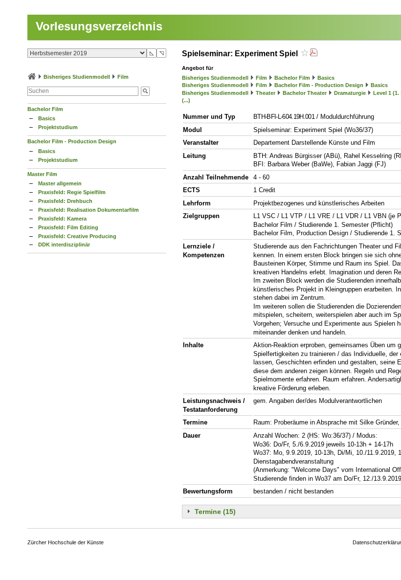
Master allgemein (60, 183)
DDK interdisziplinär (64, 244)
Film (123, 77)
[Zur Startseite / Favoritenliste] (31, 77)
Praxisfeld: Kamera (62, 219)
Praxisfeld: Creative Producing (77, 236)
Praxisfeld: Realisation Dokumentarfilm (88, 210)
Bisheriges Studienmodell (77, 77)
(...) (186, 100)
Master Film (42, 174)
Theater (265, 93)
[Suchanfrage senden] (145, 91)
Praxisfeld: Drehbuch (65, 201)
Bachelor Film (45, 109)
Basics (46, 118)
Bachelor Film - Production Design (71, 141)
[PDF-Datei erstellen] (313, 53)
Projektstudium (58, 127)
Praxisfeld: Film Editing (68, 227)
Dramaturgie (350, 93)
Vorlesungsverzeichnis (99, 26)
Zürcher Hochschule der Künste (65, 542)
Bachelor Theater (305, 93)
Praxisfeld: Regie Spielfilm (72, 192)
